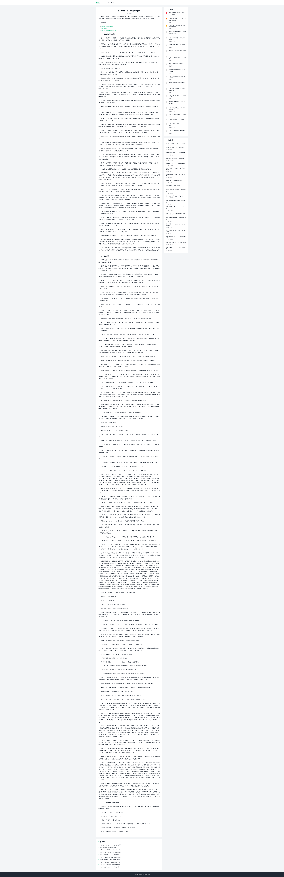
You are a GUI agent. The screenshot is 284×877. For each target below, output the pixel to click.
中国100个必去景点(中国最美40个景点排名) (110, 857)
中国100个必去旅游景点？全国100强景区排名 (110, 852)
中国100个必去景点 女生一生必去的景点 (109, 854)
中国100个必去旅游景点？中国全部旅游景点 (110, 850)
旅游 (112, 2)
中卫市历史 (104, 28)
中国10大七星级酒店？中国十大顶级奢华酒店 (110, 864)
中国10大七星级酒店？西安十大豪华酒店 (109, 867)
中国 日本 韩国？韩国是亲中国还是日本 (109, 847)
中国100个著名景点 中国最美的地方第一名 (110, 862)
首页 (107, 2)
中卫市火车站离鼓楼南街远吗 (109, 31)
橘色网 (98, 2)
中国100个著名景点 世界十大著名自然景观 (110, 859)
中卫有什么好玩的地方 (107, 26)
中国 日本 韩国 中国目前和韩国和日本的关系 (110, 845)
